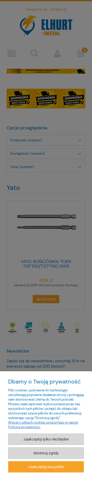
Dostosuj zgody (46, 453)
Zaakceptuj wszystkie (46, 467)
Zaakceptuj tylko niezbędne (46, 439)
